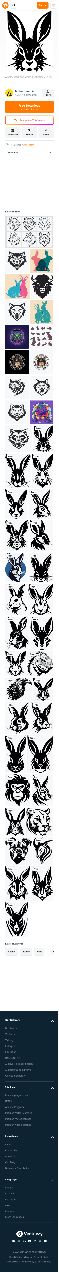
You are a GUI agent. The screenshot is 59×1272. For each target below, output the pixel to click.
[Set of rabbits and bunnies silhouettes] (17, 415)
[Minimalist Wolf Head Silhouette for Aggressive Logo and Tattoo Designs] (18, 567)
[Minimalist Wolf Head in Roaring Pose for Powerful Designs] (17, 515)
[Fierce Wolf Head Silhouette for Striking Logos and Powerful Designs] (17, 263)
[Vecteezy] (5, 5)
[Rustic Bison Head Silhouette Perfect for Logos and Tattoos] (16, 340)
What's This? (28, 144)
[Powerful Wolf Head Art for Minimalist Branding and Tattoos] (40, 339)
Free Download (29, 107)
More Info (13, 155)
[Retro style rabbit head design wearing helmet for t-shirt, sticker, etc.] (29, 441)
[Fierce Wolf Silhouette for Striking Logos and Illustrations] (17, 491)
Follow (48, 94)
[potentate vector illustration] (17, 540)
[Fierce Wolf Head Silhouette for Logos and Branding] (17, 466)
